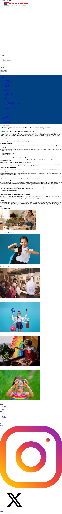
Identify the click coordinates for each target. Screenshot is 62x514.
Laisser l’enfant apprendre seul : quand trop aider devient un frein (7, 232)
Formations (3, 416)
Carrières (3, 409)
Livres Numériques (4, 414)
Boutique (3, 413)
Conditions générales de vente (6, 421)
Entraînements (4, 417)
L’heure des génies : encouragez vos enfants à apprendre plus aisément (7, 266)
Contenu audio (4, 415)
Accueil (1, 131)
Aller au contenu (2, 0)
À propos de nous (4, 408)
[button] (0, 73)
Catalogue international (5, 407)
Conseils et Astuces (5, 131)
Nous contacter (4, 406)
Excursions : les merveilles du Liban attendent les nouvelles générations (7, 300)
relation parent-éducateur (21, 184)
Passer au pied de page (8, 0)
